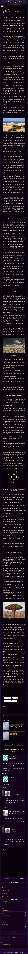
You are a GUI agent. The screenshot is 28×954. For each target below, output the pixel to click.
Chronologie (4, 903)
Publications (4, 922)
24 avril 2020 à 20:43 (13, 813)
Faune (3, 906)
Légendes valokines (5, 913)
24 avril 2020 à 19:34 (13, 758)
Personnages (4, 920)
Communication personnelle (7, 904)
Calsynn (10, 295)
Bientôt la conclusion (6, 887)
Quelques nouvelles (5, 890)
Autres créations (5, 901)
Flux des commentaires (5, 942)
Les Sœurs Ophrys (5, 915)
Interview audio (4, 893)
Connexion (3, 939)
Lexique (3, 917)
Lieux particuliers (5, 919)
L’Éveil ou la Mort (5, 896)
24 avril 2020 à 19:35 (13, 779)
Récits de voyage (5, 924)
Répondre (4, 773)
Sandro (17, 11)
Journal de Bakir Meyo (6, 912)
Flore (3, 908)
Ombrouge (18, 55)
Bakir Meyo (10, 37)
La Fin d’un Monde (5, 885)
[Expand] (2, 6)
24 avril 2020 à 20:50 (15, 794)
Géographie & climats (6, 910)
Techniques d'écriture (6, 927)
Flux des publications (5, 940)
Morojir (14, 454)
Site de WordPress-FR (5, 944)
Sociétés (3, 926)
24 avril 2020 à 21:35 (15, 831)
